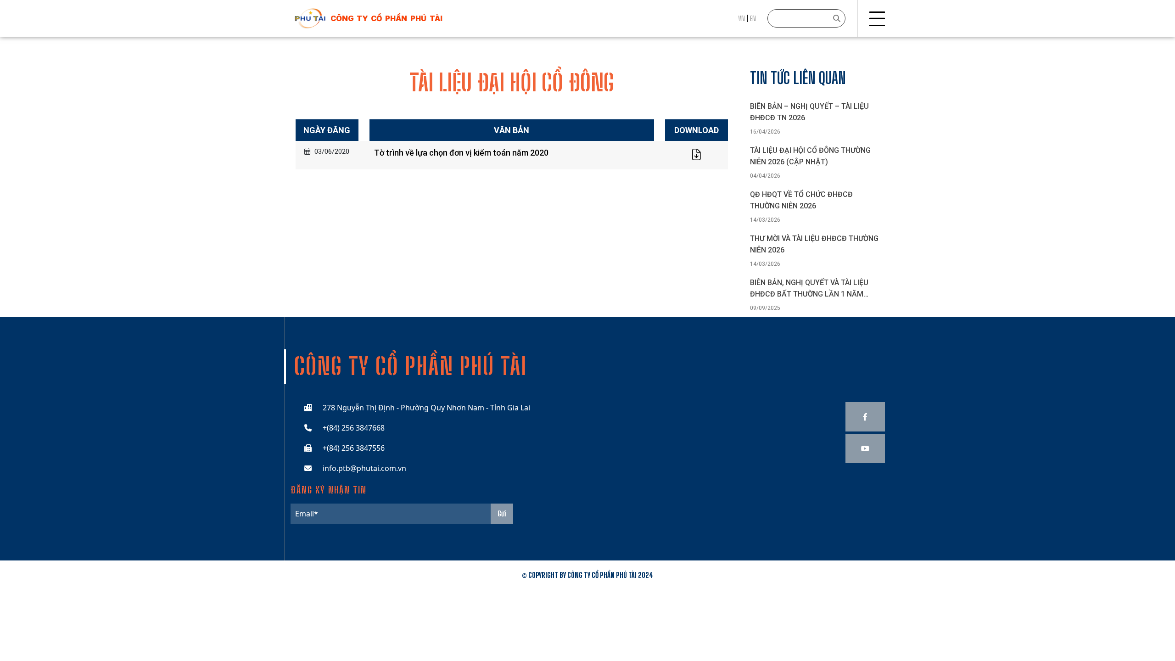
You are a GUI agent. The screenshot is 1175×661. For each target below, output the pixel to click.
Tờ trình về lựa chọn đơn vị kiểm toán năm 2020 (461, 152)
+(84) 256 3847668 (354, 428)
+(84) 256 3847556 (354, 448)
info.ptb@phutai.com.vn (364, 468)
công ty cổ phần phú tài (386, 18)
